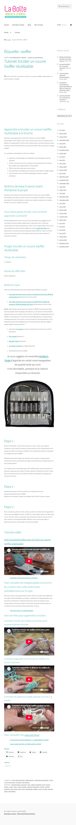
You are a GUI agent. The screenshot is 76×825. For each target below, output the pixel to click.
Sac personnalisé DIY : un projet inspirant (64, 66)
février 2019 (62, 237)
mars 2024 (62, 163)
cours (15, 787)
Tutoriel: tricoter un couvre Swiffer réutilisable (25, 64)
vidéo (6, 791)
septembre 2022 (64, 183)
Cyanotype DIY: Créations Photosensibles (64, 75)
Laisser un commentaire (35, 57)
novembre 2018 (64, 246)
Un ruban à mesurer (15, 346)
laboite (24, 57)
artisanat (24, 785)
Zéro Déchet (25, 782)
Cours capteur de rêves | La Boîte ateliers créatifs (25, 744)
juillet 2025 (62, 147)
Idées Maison (30, 780)
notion (16, 789)
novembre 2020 (64, 200)
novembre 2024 (64, 150)
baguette (38, 785)
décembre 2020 (63, 197)
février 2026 (62, 133)
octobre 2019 (63, 217)
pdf (20, 789)
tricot (40, 789)
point (23, 789)
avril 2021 (62, 193)
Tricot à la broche (9, 782)
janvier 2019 (63, 240)
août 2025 (62, 143)
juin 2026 (62, 130)
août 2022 (62, 187)
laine (17, 341)
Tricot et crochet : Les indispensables (21, 611)
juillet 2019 (62, 220)
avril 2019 (62, 230)
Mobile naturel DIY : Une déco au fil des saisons (65, 59)
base (43, 785)
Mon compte (38, 25)
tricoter (44, 789)
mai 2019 (62, 226)
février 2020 (62, 210)
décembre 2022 (63, 177)
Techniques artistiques (41, 780)
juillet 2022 (62, 190)
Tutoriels (18, 782)
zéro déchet (11, 791)
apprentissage (15, 785)
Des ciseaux (13, 336)
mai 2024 (62, 160)
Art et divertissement (18, 780)
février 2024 (62, 167)
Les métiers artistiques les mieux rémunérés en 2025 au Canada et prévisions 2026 (65, 86)
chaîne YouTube (41, 228)
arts (29, 785)
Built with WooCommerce (26, 814)
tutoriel (50, 789)
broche (48, 785)
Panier (6, 32)
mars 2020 (62, 207)
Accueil (6, 25)
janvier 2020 (63, 213)
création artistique (33, 787)
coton (11, 787)
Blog (29, 25)
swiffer (35, 789)
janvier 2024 (63, 170)
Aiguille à (12, 341)
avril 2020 (62, 203)
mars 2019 (62, 233)
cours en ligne (31, 734)
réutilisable (29, 789)
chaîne (6, 787)
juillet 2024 (62, 153)
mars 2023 (62, 173)
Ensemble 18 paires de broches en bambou (24, 578)
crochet (41, 787)
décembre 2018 (63, 243)
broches (20, 329)
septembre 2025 (64, 140)
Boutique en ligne (18, 25)
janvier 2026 (63, 137)
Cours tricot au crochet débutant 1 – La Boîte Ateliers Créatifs (29, 740)
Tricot (51, 780)
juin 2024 (62, 157)
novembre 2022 (64, 180)
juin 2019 (62, 223)
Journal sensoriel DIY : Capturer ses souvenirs (64, 97)
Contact (17, 32)
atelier (33, 785)
